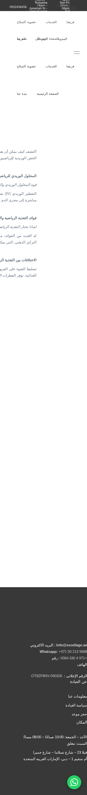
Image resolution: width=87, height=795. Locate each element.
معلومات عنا (77, 696)
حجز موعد (79, 714)
